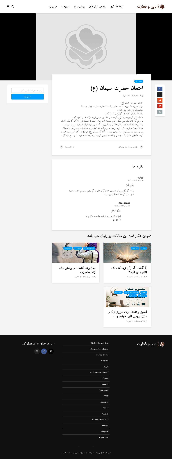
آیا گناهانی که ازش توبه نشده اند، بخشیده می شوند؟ (129, 270)
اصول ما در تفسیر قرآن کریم (131, 292)
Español (104, 402)
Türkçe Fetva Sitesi (99, 349)
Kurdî (105, 408)
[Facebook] (44, 351)
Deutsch (104, 384)
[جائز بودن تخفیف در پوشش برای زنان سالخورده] (75, 252)
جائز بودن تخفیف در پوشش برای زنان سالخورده (77, 270)
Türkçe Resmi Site (99, 343)
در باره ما (65, 7)
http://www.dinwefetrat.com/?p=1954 (103, 218)
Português (103, 390)
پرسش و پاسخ (79, 7)
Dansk (105, 425)
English (104, 361)
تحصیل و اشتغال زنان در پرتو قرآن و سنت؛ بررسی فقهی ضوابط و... (127, 314)
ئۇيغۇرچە (105, 414)
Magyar (104, 431)
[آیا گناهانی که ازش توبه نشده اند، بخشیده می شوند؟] (127, 252)
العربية (106, 367)
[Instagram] (51, 351)
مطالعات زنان (68, 248)
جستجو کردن (27, 96)
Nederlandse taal (100, 420)
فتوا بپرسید (53, 7)
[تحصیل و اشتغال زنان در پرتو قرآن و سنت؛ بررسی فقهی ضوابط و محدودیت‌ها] (127, 297)
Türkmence (102, 437)
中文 (106, 396)
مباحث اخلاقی (142, 296)
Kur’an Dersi (102, 355)
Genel (144, 248)
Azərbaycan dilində (99, 373)
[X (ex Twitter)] (37, 351)
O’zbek (105, 378)
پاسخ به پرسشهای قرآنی (97, 7)
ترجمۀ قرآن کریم (117, 7)
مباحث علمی (133, 296)
